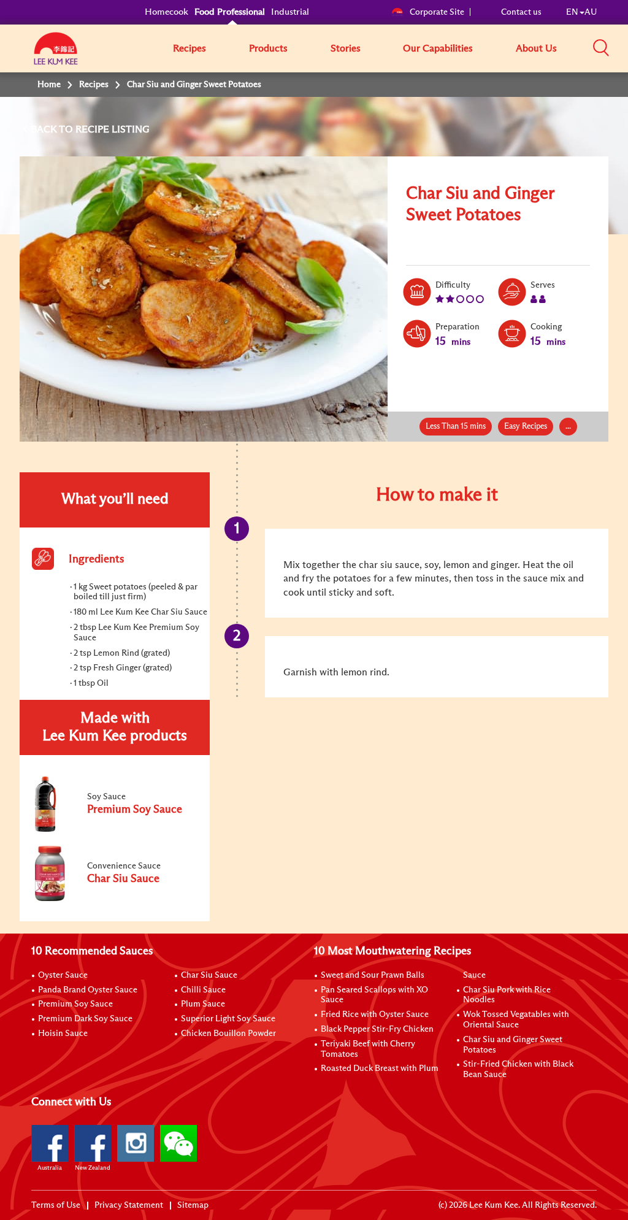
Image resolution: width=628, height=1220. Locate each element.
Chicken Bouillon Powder (228, 1033)
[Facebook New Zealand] (92, 1143)
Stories (346, 48)
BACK (45, 129)
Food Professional (229, 12)
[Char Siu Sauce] (114, 898)
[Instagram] (135, 1143)
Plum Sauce (203, 1004)
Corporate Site (437, 12)
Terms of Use (55, 1205)
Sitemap (193, 1205)
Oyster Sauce (63, 975)
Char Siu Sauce (209, 975)
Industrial (290, 12)
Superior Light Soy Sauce (228, 1019)
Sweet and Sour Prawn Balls (372, 975)
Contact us (521, 12)
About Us (536, 48)
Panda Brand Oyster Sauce (87, 990)
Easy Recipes (525, 427)
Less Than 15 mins (456, 427)
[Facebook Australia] (49, 1143)
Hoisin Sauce (63, 1033)
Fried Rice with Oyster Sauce (375, 1014)
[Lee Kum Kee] (55, 55)
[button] (601, 47)
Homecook (166, 12)
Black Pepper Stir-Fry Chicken (377, 1029)
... (568, 427)
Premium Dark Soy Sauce (85, 1019)
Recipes (189, 48)
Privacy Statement (128, 1205)
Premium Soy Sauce (75, 1004)
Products (268, 48)
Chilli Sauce (203, 990)
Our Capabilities (438, 48)
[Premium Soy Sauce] (114, 829)
